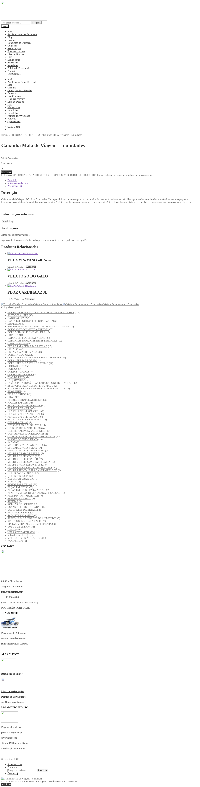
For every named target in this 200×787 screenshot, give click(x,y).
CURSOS (13, 369)
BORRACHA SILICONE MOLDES (26, 332)
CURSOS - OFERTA (18, 371)
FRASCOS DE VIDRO (20, 408)
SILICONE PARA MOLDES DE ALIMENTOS (32, 518)
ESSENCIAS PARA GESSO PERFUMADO (30, 385)
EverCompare (14, 48)
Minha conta (14, 59)
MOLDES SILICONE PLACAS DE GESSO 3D (32, 470)
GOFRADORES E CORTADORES (26, 433)
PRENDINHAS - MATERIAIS (23, 495)
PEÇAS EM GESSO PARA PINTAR (26, 490)
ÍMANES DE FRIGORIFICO (23, 439)
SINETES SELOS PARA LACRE (25, 521)
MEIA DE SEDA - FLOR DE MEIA (26, 450)
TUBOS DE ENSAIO (19, 526)
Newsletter (13, 62)
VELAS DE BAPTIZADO (21, 532)
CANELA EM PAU (18, 343)
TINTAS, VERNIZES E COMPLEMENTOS (31, 524)
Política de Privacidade (19, 68)
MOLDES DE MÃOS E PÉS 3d (24, 453)
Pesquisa (36, 23)
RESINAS (13, 501)
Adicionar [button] (31, 266)
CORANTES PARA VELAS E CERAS (28, 363)
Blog (10, 37)
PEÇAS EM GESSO (18, 487)
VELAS (12, 529)
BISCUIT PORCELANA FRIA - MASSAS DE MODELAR (38, 326)
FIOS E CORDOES (18, 394)
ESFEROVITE (15, 380)
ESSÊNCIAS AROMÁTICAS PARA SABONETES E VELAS (40, 383)
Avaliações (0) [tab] (15, 186)
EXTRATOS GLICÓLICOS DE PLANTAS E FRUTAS (36, 388)
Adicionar (6, 172)
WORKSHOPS (15, 540)
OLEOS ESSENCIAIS (19, 476)
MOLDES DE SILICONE (21, 456)
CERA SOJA (14, 349)
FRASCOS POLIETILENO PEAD (25, 419)
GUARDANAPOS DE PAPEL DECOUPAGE (31, 436)
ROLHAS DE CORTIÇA (20, 504)
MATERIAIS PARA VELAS (22, 447)
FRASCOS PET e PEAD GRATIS (25, 414)
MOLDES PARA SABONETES (24, 464)
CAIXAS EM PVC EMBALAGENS (26, 338)
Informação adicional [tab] (18, 183)
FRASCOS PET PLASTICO (22, 416)
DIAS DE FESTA (17, 377)
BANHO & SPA (16, 318)
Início (10, 31)
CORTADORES (16, 366)
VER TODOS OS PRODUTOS (25, 135)
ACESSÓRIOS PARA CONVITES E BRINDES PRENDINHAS (41, 312)
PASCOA (12, 481)
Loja (10, 57)
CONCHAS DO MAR (19, 354)
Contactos (12, 45)
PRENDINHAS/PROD (19, 498)
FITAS (11, 397)
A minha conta (15, 764)
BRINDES (13, 335)
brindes (111, 175)
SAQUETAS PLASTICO (21, 515)
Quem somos (14, 73)
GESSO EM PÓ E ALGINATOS (24, 425)
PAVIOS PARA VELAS (20, 484)
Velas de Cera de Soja (18, 535)
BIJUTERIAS (15, 323)
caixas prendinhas (124, 175)
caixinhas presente (143, 175)
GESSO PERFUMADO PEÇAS (24, 428)
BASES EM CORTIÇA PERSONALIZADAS (31, 321)
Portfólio (12, 71)
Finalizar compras (16, 51)
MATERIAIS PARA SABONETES (26, 445)
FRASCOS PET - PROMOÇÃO (24, 411)
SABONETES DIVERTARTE (23, 509)
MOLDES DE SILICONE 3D (23, 459)
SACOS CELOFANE (19, 512)
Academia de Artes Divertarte (22, 34)
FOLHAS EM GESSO (19, 402)
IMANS (12, 442)
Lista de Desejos (16, 54)
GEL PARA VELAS (18, 422)
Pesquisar (12, 767)
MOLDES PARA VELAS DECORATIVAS (30, 467)
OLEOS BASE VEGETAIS (22, 473)
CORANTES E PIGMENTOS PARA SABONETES (34, 357)
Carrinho (12, 40)
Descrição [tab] (12, 180)
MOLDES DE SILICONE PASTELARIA (29, 462)
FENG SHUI (14, 391)
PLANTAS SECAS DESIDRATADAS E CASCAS (34, 493)
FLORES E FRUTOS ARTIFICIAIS (26, 400)
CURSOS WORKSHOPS (21, 374)
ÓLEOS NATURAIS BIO (21, 478)
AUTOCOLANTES (18, 315)
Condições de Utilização (20, 42)
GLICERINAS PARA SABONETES (26, 431)
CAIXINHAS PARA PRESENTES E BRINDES (38, 175)
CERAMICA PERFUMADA (22, 352)
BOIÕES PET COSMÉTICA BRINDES (28, 329)
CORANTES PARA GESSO (22, 360)
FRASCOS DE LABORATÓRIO (25, 405)
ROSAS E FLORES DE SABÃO (25, 507)
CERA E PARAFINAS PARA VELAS (27, 346)
